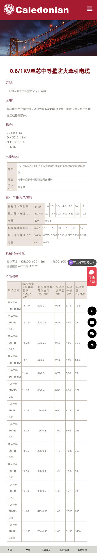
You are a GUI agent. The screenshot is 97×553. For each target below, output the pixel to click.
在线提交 (46, 549)
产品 (28, 549)
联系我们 (64, 549)
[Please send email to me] (92, 322)
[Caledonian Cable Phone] (92, 311)
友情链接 (82, 549)
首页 (9, 549)
